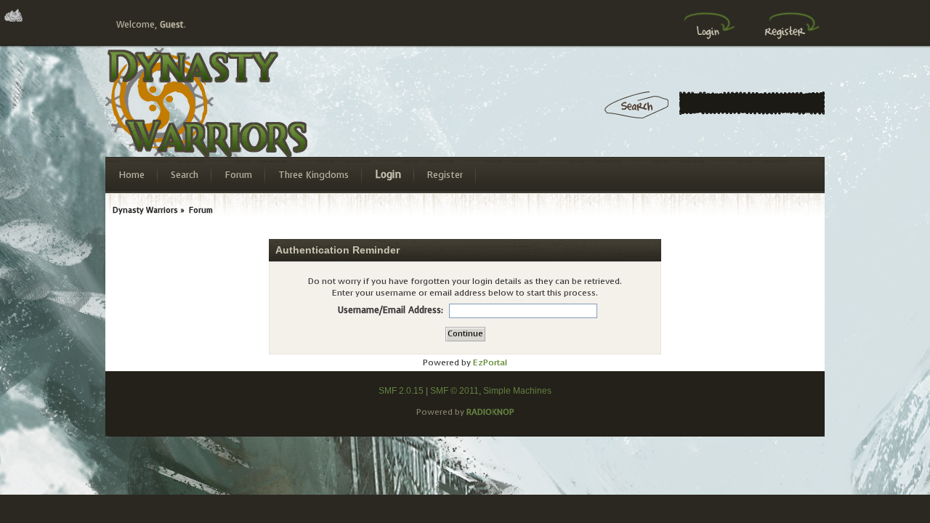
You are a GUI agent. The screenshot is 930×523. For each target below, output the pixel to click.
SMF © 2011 (454, 391)
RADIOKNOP (490, 412)
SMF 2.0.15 (401, 391)
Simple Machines (517, 391)
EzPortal (490, 362)
